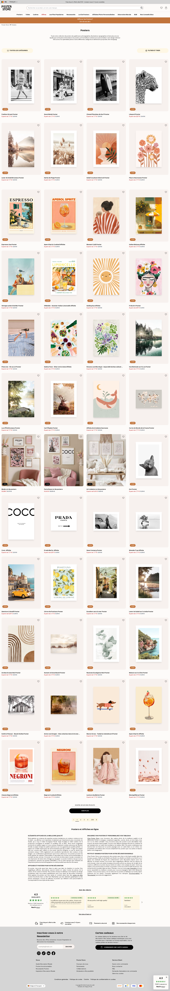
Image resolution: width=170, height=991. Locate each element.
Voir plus (85, 811)
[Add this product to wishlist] (38, 61)
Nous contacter (117, 966)
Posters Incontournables (44, 966)
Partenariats (80, 966)
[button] (160, 982)
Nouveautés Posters (42, 969)
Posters (14, 25)
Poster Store (5, 25)
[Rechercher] (142, 8)
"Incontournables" (134, 873)
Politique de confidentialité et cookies (103, 979)
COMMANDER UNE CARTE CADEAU (116, 947)
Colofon (86, 979)
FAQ (113, 969)
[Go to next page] (96, 819)
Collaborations (81, 969)
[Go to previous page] (73, 819)
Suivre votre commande (120, 964)
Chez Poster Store (93, 838)
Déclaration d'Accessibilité (85, 971)
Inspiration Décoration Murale (45, 971)
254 (92, 820)
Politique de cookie (76, 979)
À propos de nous (82, 964)
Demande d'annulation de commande (124, 971)
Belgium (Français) (36, 986)
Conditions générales (61, 979)
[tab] (161, 8)
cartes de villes (78, 875)
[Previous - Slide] (46, 902)
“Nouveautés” (91, 875)
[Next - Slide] (142, 902)
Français (12, 2)
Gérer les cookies (117, 973)
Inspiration (133, 868)
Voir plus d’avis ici (85, 914)
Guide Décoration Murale (44, 964)
